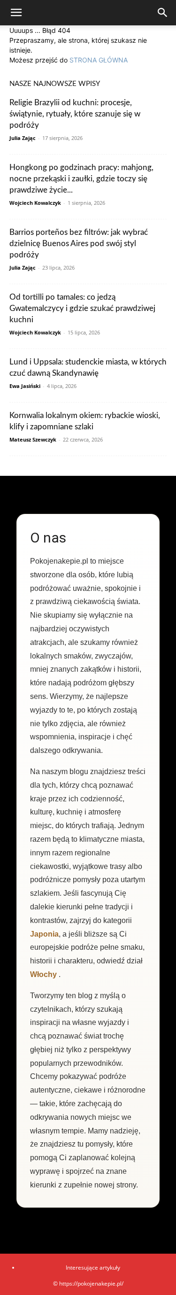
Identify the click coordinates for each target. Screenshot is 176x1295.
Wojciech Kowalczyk (35, 202)
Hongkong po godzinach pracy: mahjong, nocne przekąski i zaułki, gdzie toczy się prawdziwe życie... (81, 178)
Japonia (44, 934)
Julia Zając (22, 137)
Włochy (43, 974)
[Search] (163, 12)
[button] (16, 12)
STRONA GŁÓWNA (98, 60)
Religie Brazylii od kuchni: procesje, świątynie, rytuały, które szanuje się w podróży (74, 114)
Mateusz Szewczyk (32, 439)
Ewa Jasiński (24, 385)
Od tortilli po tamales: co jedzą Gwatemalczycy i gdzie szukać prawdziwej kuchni (82, 308)
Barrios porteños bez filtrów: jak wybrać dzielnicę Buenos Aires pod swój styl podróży (78, 243)
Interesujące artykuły (93, 1268)
